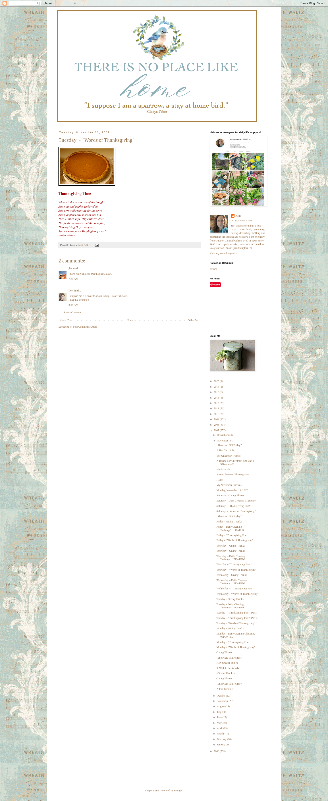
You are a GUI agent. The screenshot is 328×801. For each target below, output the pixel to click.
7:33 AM (73, 278)
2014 (217, 397)
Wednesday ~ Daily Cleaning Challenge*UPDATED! (231, 581)
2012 (217, 403)
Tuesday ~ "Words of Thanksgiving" (235, 623)
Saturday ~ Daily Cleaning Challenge (235, 500)
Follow (213, 268)
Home (130, 320)
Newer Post (66, 320)
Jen (71, 268)
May (219, 722)
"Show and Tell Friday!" (229, 445)
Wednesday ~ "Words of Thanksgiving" (237, 593)
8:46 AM (73, 304)
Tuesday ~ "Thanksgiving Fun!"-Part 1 (236, 612)
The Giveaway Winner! (228, 455)
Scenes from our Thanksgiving (232, 474)
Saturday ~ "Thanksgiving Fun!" (233, 506)
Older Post (193, 320)
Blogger (178, 790)
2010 (217, 414)
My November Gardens (229, 485)
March (220, 733)
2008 (217, 424)
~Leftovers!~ (223, 469)
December (222, 435)
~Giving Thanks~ (225, 673)
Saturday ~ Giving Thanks (230, 495)
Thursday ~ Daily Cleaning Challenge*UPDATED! (230, 557)
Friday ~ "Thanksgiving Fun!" (232, 535)
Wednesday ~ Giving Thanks (231, 574)
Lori (71, 290)
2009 (217, 419)
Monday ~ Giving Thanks (230, 628)
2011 (217, 408)
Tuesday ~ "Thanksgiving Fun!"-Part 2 (236, 618)
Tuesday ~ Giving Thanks (230, 599)
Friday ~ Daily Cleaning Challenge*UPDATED (230, 528)
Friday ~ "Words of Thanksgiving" (234, 540)
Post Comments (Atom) (85, 326)
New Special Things (227, 662)
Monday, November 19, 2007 (232, 490)
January (221, 744)
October (221, 695)
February (222, 739)
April (220, 728)
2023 (217, 381)
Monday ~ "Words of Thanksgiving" (235, 647)
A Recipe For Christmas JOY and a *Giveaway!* (235, 462)
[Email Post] (96, 244)
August (221, 706)
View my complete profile (223, 253)
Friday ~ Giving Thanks (229, 521)
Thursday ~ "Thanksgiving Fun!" (234, 564)
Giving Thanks (224, 652)
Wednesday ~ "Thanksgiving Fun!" (235, 588)
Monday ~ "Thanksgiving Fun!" (233, 642)
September (223, 701)
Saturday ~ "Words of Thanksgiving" (236, 511)
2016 (217, 386)
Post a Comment (72, 312)
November (223, 440)
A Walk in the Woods (227, 668)
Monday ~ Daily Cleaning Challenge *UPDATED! (235, 635)
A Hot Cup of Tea (225, 450)
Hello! (219, 479)
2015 (217, 392)
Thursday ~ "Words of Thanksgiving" (236, 569)
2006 (217, 751)
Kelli (238, 216)
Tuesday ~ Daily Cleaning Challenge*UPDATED (230, 605)
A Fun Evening (224, 689)
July (219, 712)
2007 (217, 430)
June (219, 717)
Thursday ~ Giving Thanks (230, 545)
